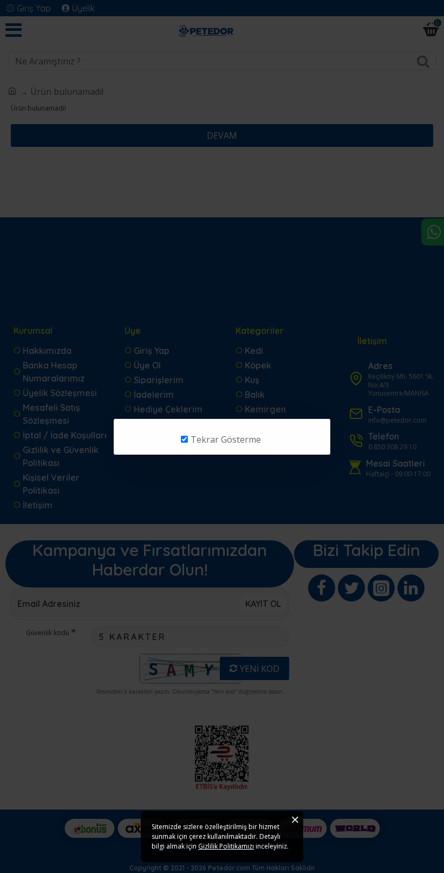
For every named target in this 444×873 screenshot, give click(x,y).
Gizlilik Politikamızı (226, 846)
